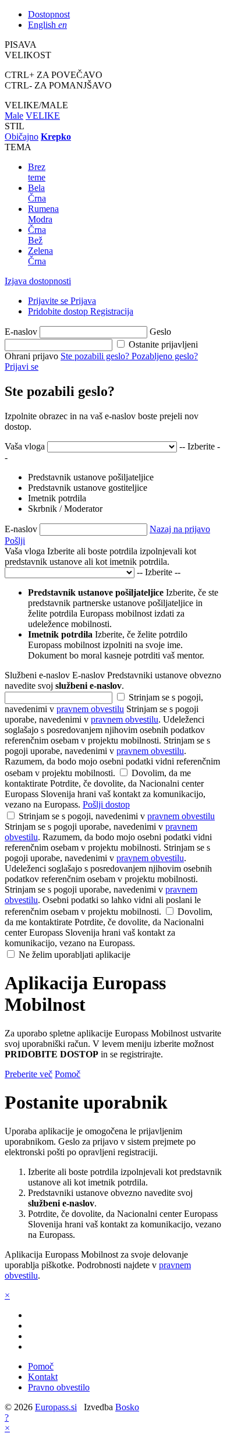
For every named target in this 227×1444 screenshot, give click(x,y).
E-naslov (21, 332)
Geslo (160, 332)
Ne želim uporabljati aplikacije (74, 955)
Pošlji (15, 541)
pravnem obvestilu (90, 709)
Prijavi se (21, 366)
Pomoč (67, 1074)
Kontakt (43, 1377)
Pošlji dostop (106, 804)
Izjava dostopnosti (38, 281)
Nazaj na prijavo (180, 529)
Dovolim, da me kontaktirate (105, 788)
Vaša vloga (25, 446)
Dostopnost (49, 14)
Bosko (127, 1407)
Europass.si (56, 1407)
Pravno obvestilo (59, 1387)
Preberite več (28, 1074)
